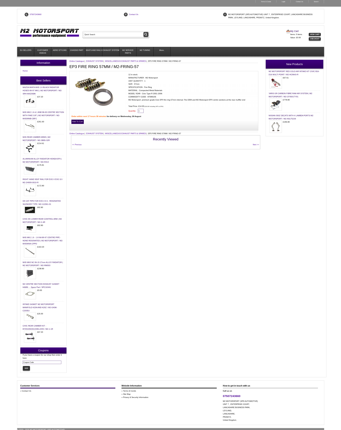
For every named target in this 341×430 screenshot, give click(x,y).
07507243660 (35, 14)
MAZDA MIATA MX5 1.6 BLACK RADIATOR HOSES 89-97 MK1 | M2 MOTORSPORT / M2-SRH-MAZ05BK (42, 90)
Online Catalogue (76, 61)
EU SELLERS (25, 50)
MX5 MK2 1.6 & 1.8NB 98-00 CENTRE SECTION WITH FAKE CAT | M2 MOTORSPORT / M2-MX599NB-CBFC (43, 115)
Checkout (315, 39)
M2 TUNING (145, 50)
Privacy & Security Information (135, 397)
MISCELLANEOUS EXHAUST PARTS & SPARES (125, 61)
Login (283, 1)
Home (25, 71)
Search (316, 1)
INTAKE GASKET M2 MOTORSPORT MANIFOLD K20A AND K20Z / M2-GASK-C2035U (40, 307)
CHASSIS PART (76, 50)
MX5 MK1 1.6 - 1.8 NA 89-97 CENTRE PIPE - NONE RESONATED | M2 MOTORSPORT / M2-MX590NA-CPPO (43, 240)
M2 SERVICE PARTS (127, 51)
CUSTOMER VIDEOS (42, 51)
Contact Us (299, 1)
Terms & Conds (266, 1)
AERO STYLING (60, 50)
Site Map (127, 394)
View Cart (315, 34)
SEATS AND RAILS (94, 50)
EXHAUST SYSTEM (110, 50)
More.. (162, 50)
